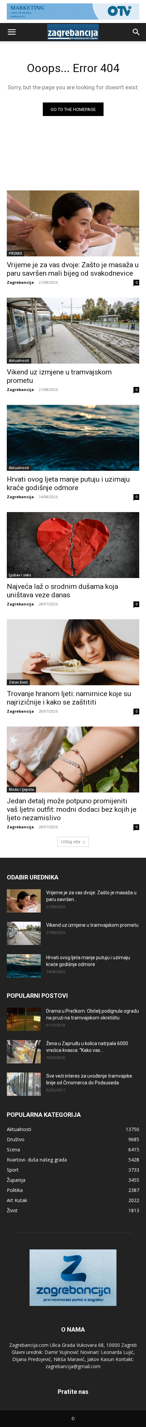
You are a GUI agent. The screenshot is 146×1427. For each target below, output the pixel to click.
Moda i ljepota (21, 789)
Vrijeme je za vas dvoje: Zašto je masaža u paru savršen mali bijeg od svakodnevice (73, 269)
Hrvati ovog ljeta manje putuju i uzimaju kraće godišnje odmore (68, 483)
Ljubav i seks (20, 575)
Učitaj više (70, 842)
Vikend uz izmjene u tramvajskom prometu (92, 925)
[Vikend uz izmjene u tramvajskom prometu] (73, 331)
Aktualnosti (19, 360)
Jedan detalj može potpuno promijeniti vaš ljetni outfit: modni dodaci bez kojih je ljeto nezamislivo (71, 809)
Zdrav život (18, 682)
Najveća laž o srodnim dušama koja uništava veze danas (62, 590)
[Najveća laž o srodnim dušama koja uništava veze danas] (73, 545)
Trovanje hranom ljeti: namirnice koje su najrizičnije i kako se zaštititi (69, 698)
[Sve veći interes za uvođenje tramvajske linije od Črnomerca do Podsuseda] (24, 1084)
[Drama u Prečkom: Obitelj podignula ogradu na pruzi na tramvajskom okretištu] (24, 1019)
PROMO (15, 253)
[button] (11, 32)
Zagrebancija (20, 282)
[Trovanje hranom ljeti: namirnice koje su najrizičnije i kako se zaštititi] (73, 652)
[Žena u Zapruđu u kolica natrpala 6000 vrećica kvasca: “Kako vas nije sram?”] (24, 1051)
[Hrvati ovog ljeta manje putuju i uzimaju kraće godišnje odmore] (73, 438)
